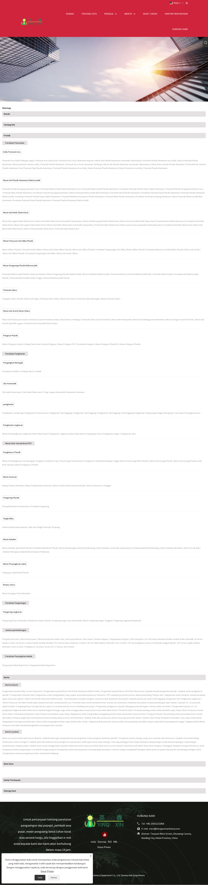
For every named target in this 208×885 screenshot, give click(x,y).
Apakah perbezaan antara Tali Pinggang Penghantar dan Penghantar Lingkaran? (165, 698)
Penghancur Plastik (12, 452)
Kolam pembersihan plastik (14, 527)
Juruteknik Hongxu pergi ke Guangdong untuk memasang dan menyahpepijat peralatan (71, 749)
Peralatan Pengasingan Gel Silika (110, 249)
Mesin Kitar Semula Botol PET (18, 443)
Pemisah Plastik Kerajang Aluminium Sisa (20, 189)
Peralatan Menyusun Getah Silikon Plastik (164, 249)
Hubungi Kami (10, 790)
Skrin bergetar (137, 639)
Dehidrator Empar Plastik (39, 620)
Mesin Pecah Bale (192, 548)
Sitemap (102, 841)
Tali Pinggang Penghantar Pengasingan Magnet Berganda (147, 413)
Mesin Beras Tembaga (71, 319)
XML (115, 841)
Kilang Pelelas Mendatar (13, 485)
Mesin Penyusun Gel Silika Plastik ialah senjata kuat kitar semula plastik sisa (37, 702)
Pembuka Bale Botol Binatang (145, 548)
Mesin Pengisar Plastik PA (107, 344)
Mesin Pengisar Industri (12, 344)
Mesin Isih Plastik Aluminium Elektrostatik (21, 180)
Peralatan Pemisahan (14, 143)
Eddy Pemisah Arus (12, 152)
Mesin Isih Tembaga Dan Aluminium (148, 319)
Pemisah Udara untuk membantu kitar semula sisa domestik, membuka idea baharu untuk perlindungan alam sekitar (124, 702)
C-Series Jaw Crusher (64, 646)
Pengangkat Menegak (13, 362)
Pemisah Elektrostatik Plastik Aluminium (100, 189)
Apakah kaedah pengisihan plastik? (161, 691)
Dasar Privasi (104, 847)
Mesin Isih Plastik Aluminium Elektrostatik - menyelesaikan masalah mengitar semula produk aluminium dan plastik (76, 698)
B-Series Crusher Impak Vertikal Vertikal (35, 643)
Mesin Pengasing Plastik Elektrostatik (20, 265)
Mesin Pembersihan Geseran (38, 485)
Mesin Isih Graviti (68, 298)
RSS (110, 841)
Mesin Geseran (10, 477)
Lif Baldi (37, 371)
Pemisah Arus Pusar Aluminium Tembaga (84, 164)
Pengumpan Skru (94, 433)
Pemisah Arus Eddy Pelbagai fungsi (18, 160)
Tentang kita (9, 124)
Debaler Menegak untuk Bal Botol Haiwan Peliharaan (26, 551)
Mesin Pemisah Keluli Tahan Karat (39, 228)
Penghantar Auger (111, 433)
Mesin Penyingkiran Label (14, 564)
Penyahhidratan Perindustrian (15, 506)
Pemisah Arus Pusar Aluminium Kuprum (76, 160)
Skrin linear (88, 639)
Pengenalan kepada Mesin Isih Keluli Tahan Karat (122, 691)
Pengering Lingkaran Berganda (127, 620)
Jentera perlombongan (15, 630)
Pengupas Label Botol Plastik (15, 572)
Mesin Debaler (9, 539)
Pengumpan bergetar (119, 639)
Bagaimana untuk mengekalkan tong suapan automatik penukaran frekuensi (71, 695)
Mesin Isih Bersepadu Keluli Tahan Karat (101, 221)
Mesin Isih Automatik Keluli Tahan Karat (137, 221)
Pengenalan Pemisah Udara (23, 695)
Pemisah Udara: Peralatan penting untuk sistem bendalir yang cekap (150, 710)
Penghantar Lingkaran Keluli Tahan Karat (67, 433)
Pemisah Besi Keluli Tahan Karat (171, 221)
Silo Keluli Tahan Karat (32, 392)
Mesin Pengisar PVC (67, 344)
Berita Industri (11, 684)
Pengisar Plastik (10, 335)
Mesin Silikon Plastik (11, 249)
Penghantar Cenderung (12, 413)
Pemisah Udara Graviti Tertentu (96, 319)
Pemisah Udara (10, 290)
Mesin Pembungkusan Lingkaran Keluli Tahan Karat (25, 433)
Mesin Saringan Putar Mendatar (16, 593)
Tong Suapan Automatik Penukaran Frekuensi (64, 392)
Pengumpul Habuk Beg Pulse (15, 665)
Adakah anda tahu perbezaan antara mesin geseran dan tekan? (113, 717)
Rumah (7, 114)
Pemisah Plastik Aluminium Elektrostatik (71, 200)
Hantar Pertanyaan (12, 780)
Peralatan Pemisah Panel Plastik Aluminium (160, 192)
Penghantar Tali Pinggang (60, 413)
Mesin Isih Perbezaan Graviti (15, 319)
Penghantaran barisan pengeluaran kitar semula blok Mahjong (30, 753)
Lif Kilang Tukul (26, 371)
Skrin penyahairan (73, 639)
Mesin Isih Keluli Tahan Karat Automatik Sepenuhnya (58, 221)
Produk (7, 135)
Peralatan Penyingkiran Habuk (18, 656)
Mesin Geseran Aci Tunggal (99, 485)
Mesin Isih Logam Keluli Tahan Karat (18, 221)
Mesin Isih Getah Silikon (67, 253)
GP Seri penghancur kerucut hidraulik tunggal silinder (152, 643)
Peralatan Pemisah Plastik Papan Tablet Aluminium (142, 189)
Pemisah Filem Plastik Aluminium (17, 192)
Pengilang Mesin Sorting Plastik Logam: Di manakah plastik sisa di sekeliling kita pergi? (55, 706)
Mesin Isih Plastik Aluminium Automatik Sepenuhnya (118, 160)
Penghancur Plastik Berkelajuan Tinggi (101, 461)
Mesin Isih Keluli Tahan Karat (15, 212)
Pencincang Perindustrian (71, 461)
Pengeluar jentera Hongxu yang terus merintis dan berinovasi (147, 738)
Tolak (40, 877)
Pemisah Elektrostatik (163, 274)
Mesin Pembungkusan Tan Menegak (18, 461)
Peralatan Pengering (39, 506)
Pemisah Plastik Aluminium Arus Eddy (159, 160)
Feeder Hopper (101, 639)
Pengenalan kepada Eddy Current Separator (22, 691)
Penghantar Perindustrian (36, 413)
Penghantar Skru (128, 433)
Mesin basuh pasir (28, 639)
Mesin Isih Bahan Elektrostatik (96, 274)
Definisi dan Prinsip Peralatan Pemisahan (161, 717)
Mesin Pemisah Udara (110, 298)
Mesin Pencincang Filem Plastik (134, 461)
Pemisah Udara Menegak (88, 298)
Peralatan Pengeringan (15, 603)
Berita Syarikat (12, 731)
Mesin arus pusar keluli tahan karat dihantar (21, 738)
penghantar (8, 404)
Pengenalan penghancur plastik (110, 706)
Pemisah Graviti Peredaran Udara (44, 319)
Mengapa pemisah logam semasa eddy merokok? (148, 706)
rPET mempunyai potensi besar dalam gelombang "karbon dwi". (135, 695)
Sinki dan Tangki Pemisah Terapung (44, 527)
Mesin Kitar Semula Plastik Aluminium (168, 164)
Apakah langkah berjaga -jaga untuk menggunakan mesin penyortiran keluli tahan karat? (78, 710)
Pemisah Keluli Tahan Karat (107, 225)
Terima (54, 877)
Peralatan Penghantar (15, 353)
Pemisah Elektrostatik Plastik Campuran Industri (24, 274)
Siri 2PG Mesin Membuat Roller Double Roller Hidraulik (169, 639)
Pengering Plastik (11, 497)
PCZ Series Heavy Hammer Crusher (70, 643)
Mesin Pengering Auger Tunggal (97, 620)
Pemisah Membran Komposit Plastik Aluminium (83, 196)
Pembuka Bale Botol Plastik (45, 548)
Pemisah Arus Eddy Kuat (46, 160)
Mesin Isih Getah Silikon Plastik (57, 249)
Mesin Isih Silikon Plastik (83, 249)
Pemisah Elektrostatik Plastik (56, 278)
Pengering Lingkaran (12, 612)
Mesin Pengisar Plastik (130, 344)
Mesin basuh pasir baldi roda (51, 639)
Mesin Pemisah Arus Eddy (130, 168)
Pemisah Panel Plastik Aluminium (125, 192)
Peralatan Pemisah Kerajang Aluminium (50, 192)
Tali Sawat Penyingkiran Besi (187, 413)
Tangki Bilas (8, 518)
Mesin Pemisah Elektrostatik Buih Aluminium (89, 192)
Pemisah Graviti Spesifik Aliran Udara (40, 323)
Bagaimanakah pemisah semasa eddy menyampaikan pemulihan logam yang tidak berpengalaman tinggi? (137, 721)
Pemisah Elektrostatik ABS (139, 274)
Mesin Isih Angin (32, 298)
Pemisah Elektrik (118, 274)
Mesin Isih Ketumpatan (121, 319)
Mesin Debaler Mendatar (171, 548)
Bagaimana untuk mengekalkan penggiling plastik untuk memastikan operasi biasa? (108, 714)
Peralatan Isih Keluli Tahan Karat (178, 225)
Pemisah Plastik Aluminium (52, 164)
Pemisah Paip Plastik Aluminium (38, 168)
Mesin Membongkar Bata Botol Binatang (77, 548)
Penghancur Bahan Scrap (47, 461)
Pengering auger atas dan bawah (67, 620)
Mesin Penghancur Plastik (26, 464)
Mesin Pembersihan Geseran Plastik (69, 485)
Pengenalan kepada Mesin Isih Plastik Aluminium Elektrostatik (71, 691)
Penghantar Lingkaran (13, 425)
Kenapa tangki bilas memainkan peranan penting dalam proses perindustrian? (48, 717)
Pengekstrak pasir (10, 639)
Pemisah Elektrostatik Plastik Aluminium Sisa (60, 189)
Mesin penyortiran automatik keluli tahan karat (141, 225)
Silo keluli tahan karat (11, 392)
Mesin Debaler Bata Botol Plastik (17, 548)
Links (93, 841)
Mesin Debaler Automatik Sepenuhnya (114, 548)
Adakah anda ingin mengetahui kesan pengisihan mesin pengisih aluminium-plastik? (80, 738)
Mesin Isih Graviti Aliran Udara (16, 311)
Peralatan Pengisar (85, 344)
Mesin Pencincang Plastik (160, 461)
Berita (6, 677)
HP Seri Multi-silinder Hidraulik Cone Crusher (107, 643)
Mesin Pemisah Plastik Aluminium (103, 168)
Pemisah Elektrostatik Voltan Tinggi (26, 278)
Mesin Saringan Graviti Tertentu (180, 319)
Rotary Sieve (9, 584)
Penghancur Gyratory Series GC (39, 646)
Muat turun (8, 763)
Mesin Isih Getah (192, 249)
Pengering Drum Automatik (14, 620)
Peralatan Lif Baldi (10, 371)
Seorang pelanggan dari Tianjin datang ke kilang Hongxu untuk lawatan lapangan (147, 742)
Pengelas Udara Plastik (12, 298)
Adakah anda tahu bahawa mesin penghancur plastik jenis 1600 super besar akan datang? (70, 742)
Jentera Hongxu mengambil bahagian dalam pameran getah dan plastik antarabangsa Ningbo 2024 (156, 749)
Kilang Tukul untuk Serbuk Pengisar (40, 344)
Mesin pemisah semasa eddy (26, 164)
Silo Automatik (9, 383)
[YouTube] (105, 835)
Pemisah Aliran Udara (49, 298)
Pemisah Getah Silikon (32, 249)
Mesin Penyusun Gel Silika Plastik (18, 241)
